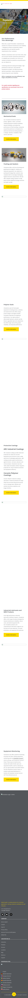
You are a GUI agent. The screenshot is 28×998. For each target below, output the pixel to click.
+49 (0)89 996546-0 (5, 910)
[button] (2, 995)
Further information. (11, 139)
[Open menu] (14, 994)
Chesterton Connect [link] (18, 758)
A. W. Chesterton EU (6, 908)
